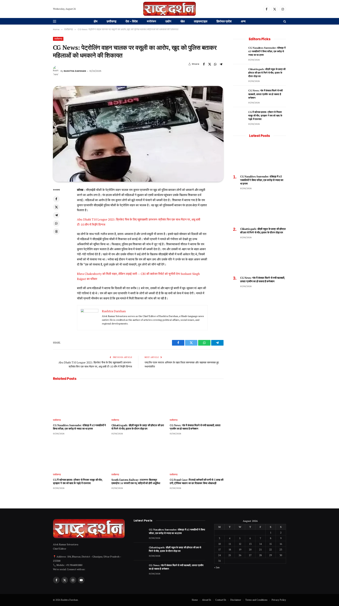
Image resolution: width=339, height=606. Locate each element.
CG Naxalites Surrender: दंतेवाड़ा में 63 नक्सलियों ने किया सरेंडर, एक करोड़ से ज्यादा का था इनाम (79, 427)
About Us (206, 599)
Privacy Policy (279, 599)
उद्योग (168, 21)
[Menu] (54, 21)
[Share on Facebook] (204, 64)
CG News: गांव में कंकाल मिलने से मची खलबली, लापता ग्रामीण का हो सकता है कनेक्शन (195, 427)
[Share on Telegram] (221, 64)
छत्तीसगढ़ (111, 21)
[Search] (284, 21)
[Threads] (56, 231)
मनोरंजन (151, 21)
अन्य (243, 21)
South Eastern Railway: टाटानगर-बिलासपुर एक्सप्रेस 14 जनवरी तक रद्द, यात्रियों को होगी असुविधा (135, 481)
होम (95, 21)
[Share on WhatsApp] (215, 64)
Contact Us (220, 599)
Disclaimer (235, 599)
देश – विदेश (132, 21)
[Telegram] (56, 215)
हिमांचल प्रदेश (224, 21)
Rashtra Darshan (75, 71)
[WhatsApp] (56, 223)
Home (195, 599)
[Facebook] (56, 198)
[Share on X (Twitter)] (209, 64)
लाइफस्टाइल (200, 21)
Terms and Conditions (256, 599)
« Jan (216, 567)
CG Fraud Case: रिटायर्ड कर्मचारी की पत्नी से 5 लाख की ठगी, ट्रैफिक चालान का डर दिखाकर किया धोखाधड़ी (196, 481)
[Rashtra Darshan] (169, 9)
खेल (182, 21)
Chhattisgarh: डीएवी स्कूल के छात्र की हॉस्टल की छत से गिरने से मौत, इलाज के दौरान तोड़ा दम (137, 427)
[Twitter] (56, 207)
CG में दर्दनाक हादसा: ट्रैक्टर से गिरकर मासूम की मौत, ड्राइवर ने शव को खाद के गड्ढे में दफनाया (77, 481)
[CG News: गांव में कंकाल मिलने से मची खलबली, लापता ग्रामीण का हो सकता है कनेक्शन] (197, 400)
